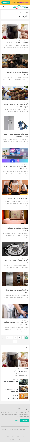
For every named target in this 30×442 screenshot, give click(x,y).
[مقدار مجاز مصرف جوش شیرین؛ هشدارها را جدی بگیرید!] (23, 396)
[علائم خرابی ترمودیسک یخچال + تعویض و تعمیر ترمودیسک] (15, 123)
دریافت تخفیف (6, 2)
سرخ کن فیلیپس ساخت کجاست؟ (17, 42)
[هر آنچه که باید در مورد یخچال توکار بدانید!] (15, 279)
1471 (17, 420)
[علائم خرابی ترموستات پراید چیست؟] (23, 382)
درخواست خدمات (24, 420)
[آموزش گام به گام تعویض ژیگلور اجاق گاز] (15, 249)
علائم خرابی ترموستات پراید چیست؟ (10, 381)
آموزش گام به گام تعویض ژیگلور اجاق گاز (16, 261)
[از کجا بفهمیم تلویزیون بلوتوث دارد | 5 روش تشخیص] (15, 155)
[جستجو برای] (3, 7)
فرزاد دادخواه (26, 40)
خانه (26, 12)
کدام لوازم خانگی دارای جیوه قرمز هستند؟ (17, 229)
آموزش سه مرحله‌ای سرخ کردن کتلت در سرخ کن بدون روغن (15, 105)
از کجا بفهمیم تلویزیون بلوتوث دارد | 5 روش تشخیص (16, 167)
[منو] (27, 7)
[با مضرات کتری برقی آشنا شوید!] (15, 187)
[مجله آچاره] (19, 7)
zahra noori (26, 70)
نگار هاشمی (26, 196)
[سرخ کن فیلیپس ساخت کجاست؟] (15, 31)
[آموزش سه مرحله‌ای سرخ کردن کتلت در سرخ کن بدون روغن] (15, 93)
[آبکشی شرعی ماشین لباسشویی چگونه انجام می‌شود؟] (15, 311)
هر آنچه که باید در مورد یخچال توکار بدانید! (17, 291)
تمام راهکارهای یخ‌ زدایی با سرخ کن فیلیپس (17, 73)
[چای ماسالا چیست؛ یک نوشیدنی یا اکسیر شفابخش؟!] (23, 389)
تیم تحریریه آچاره (25, 226)
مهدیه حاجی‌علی (25, 102)
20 (7, 337)
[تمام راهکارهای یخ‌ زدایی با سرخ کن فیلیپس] (15, 61)
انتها (15, 342)
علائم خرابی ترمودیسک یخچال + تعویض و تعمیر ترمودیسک (15, 135)
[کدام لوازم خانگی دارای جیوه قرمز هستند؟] (15, 217)
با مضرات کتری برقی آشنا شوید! (18, 198)
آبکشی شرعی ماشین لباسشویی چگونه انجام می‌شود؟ (16, 323)
